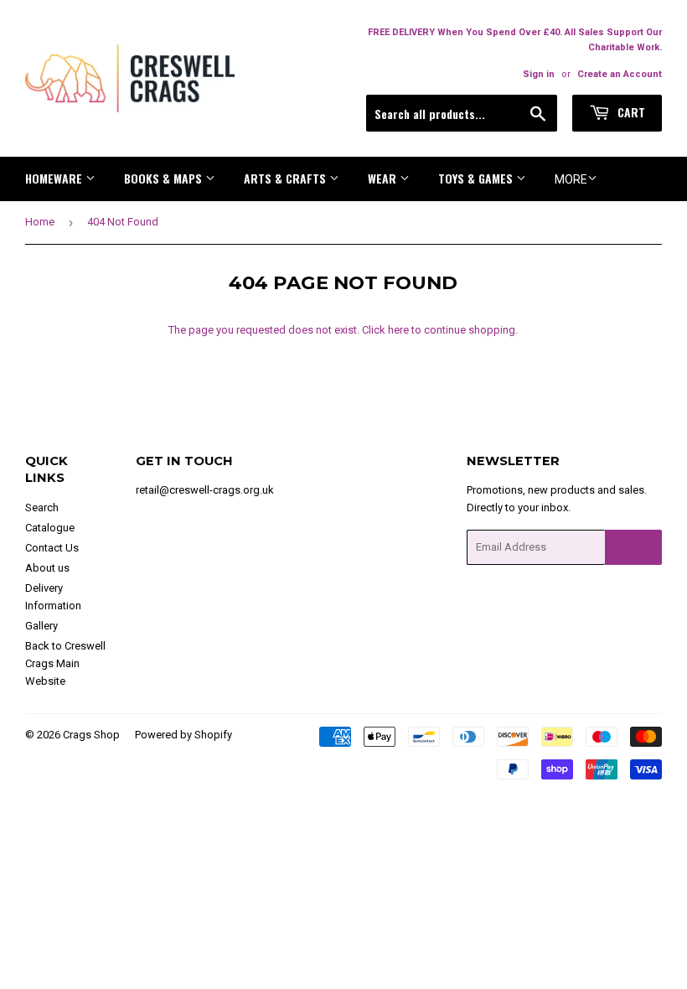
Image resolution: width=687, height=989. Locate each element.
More (571, 179)
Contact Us (52, 547)
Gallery (41, 625)
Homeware (55, 178)
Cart (629, 112)
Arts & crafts (286, 178)
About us (47, 568)
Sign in (539, 74)
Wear (384, 178)
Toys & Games (477, 178)
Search (42, 507)
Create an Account (619, 74)
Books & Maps (164, 178)
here (398, 330)
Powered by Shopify (183, 734)
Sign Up (633, 548)
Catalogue (50, 527)
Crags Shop (91, 734)
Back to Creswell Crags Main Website (65, 663)
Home (39, 221)
